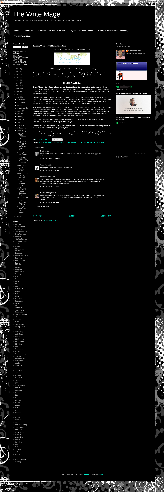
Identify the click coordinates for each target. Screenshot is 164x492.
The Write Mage (36, 14)
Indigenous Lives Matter (20, 270)
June (19, 117)
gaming (18, 380)
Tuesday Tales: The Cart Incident (22, 175)
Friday (17, 267)
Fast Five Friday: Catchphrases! (22, 135)
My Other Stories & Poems (82, 31)
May (19, 119)
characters (19, 360)
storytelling (19, 432)
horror (17, 388)
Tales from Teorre (85, 142)
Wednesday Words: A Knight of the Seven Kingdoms (21, 191)
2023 (18, 77)
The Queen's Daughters (19, 311)
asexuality (19, 331)
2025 (18, 72)
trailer (17, 447)
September (21, 108)
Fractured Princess (55, 142)
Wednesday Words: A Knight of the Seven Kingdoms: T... (22, 145)
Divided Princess (21, 255)
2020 (18, 86)
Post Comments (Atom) (51, 220)
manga (17, 397)
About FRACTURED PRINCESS (51, 31)
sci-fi (17, 422)
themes (18, 439)
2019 (18, 88)
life (16, 395)
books (17, 351)
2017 (18, 94)
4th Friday (19, 236)
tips (16, 444)
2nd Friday (19, 229)
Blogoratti (43, 165)
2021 (18, 83)
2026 (18, 69)
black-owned (20, 341)
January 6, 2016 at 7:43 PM (49, 202)
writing (101, 142)
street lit (18, 434)
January (20, 131)
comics (17, 363)
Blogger (101, 474)
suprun (86, 474)
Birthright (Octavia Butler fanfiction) (113, 31)
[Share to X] (57, 139)
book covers (19, 349)
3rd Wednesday (21, 234)
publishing (19, 410)
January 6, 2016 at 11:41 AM (49, 170)
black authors (20, 339)
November (21, 102)
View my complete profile (135, 54)
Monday (18, 286)
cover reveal (19, 368)
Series (17, 303)
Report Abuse (122, 157)
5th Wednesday (21, 241)
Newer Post (38, 216)
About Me (29, 31)
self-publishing (21, 425)
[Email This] (53, 139)
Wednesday (19, 324)
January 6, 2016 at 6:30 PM (49, 186)
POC (17, 293)
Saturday (18, 298)
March (20, 125)
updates (18, 449)
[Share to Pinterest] (61, 139)
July (19, 114)
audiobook (19, 334)
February (21, 128)
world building (20, 459)
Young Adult (20, 327)
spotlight (18, 430)
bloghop (18, 346)
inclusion (18, 390)
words (17, 454)
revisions (18, 420)
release (17, 415)
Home (16, 31)
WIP (17, 322)
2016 (18, 97)
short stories (19, 427)
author (17, 336)
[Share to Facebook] (59, 139)
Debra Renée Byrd (46, 193)
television (19, 437)
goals (17, 383)
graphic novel (20, 385)
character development (20, 357)
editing (17, 373)
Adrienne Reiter (45, 177)
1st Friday (18, 224)
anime (17, 329)
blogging (18, 344)
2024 (18, 74)
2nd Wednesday (21, 231)
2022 (18, 80)
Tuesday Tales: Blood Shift (22, 154)
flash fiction (43, 142)
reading (18, 412)
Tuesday (95, 142)
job (16, 392)
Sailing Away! (22, 198)
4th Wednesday (21, 239)
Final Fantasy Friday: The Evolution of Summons (22, 160)
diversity (18, 370)
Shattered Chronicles (70, 142)
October (20, 105)
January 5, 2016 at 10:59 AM (50, 158)
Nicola (42, 151)
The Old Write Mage (22, 36)
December (21, 99)
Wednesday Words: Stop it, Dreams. (21, 168)
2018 (18, 91)
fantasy (18, 375)
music (17, 402)
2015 (18, 216)
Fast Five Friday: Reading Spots (21, 182)
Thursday (18, 317)
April (19, 122)
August (20, 111)
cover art (18, 365)
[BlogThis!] (55, 139)
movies (18, 400)
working (18, 457)
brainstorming (20, 354)
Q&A (17, 296)
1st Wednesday (20, 227)
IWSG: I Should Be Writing (21, 202)
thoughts (18, 442)
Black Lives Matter (19, 250)
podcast (18, 405)
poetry (17, 407)
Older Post (106, 216)
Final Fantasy (20, 260)
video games (19, 452)
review (17, 417)
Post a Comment (43, 206)
